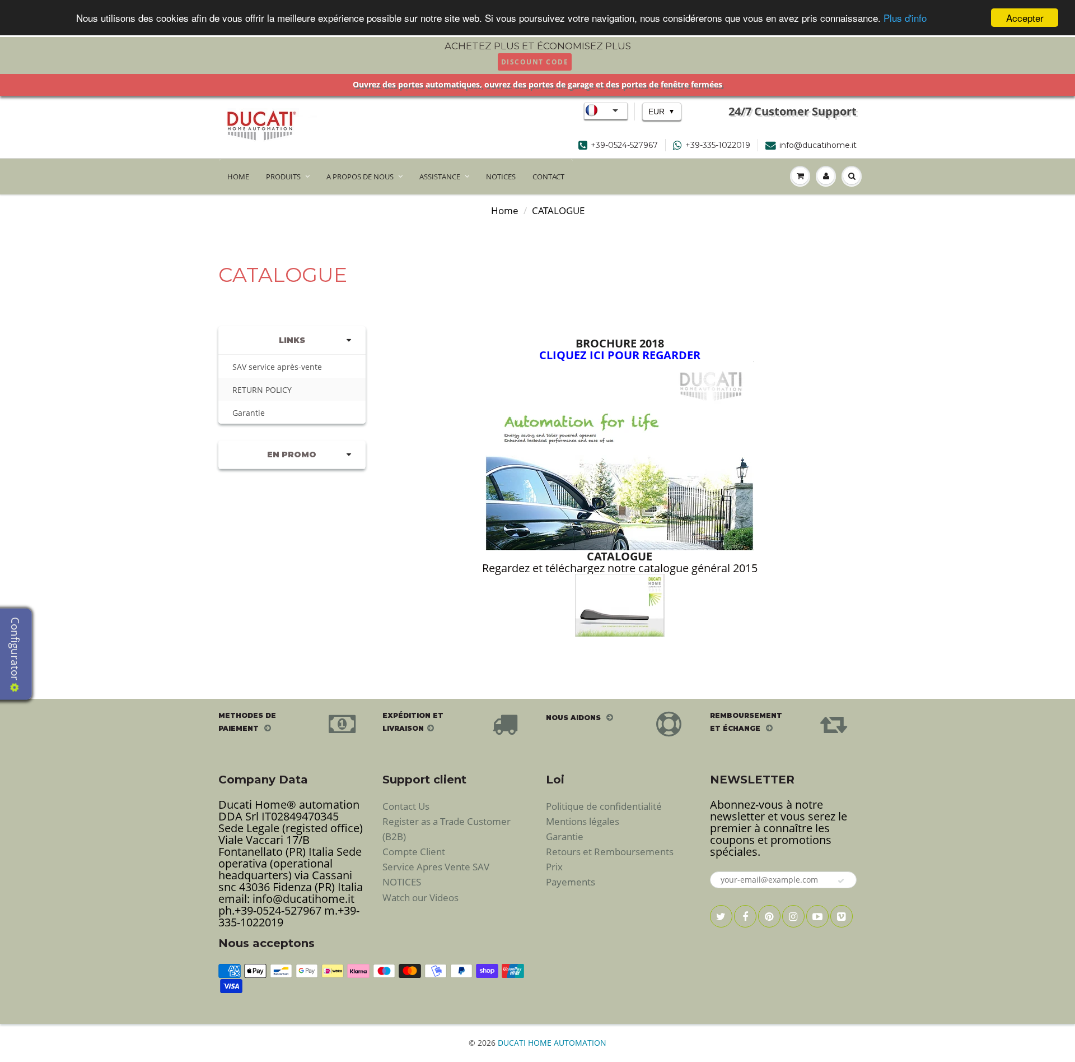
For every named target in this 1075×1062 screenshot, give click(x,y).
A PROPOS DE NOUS (360, 176)
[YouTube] (817, 916)
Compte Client (413, 851)
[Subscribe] (841, 881)
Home (504, 210)
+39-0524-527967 (624, 145)
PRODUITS (283, 176)
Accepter (1025, 18)
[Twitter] (721, 916)
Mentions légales (582, 821)
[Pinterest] (769, 916)
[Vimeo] (841, 916)
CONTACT (548, 176)
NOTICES (501, 176)
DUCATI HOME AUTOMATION (552, 1042)
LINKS (292, 340)
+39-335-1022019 (717, 145)
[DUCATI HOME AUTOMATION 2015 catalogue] (620, 605)
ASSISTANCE (439, 176)
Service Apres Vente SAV (435, 866)
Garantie (248, 412)
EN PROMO (291, 454)
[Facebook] (745, 916)
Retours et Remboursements (610, 851)
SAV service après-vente (277, 366)
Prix (554, 866)
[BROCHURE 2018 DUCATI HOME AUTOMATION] (619, 454)
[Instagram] (793, 916)
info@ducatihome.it (818, 145)
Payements (570, 881)
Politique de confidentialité (604, 806)
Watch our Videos (420, 897)
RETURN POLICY (262, 389)
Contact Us (405, 806)
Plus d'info (905, 18)
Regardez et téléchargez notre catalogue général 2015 (619, 568)
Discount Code (535, 62)
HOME (238, 176)
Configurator (15, 650)
